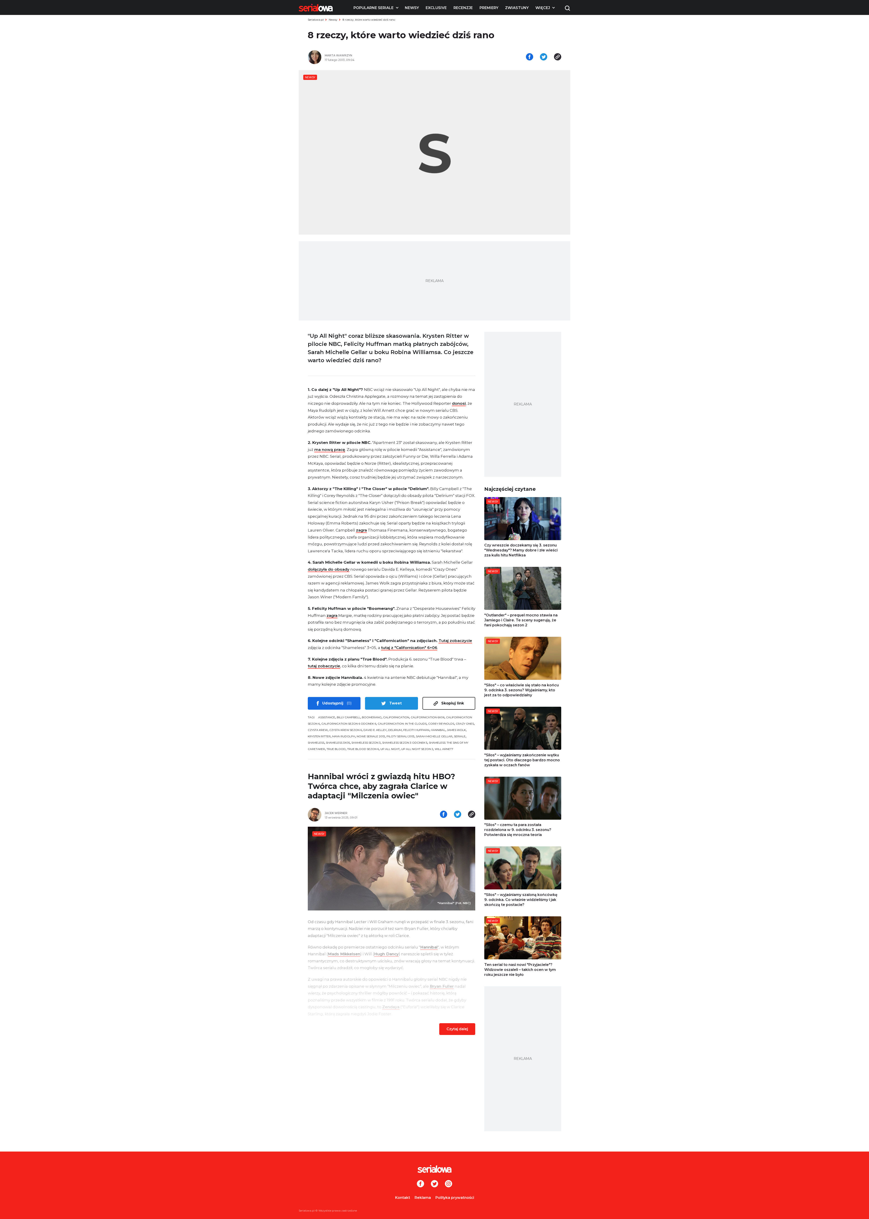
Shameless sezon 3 (366, 742)
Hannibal (438, 730)
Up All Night (390, 749)
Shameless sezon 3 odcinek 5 (404, 742)
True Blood (336, 749)
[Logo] (316, 8)
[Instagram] (449, 1184)
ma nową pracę (329, 449)
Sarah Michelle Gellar (434, 736)
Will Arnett (444, 749)
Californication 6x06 (427, 717)
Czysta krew (318, 730)
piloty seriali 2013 (400, 736)
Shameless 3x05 (338, 742)
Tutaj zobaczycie (455, 640)
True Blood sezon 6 (363, 749)
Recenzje (463, 8)
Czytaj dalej (457, 1029)
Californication (396, 717)
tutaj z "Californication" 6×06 (409, 647)
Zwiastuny (517, 8)
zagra (361, 530)
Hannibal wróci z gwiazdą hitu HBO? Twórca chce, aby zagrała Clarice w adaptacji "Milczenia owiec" (381, 786)
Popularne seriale (373, 8)
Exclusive (436, 8)
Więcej (542, 8)
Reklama (423, 1197)
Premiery (489, 8)
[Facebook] (420, 1184)
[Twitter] (434, 1184)
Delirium (395, 730)
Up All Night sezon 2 (417, 749)
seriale (460, 736)
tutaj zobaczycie (324, 666)
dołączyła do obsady (328, 569)
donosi (459, 403)
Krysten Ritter (319, 736)
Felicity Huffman (416, 730)
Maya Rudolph (343, 736)
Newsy (412, 8)
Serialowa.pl (316, 19)
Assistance (326, 717)
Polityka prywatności (454, 1197)
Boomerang (372, 717)
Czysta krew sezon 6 (345, 730)
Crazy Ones (465, 723)
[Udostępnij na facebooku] (529, 57)
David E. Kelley (375, 730)
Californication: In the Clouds (402, 723)
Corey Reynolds (441, 723)
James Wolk (456, 730)
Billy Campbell (348, 717)
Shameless (316, 742)
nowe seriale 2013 (371, 736)
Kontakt (402, 1197)
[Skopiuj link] (557, 57)
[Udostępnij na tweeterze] (543, 57)
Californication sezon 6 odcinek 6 (348, 723)
